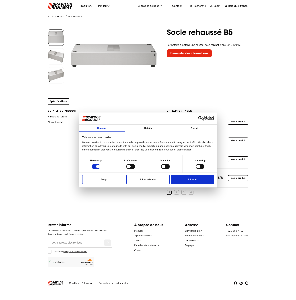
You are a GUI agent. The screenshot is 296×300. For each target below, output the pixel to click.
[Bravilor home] (60, 6)
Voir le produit (238, 122)
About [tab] (194, 128)
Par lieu (102, 6)
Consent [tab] (101, 128)
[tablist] (105, 101)
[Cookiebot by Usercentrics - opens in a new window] (200, 118)
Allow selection (148, 179)
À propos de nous (148, 6)
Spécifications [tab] (58, 101)
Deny (104, 179)
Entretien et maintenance (146, 245)
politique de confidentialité (75, 252)
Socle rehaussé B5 (75, 16)
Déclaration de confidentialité (114, 283)
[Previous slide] (73, 55)
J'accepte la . (70, 252)
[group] (56, 37)
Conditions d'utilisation (81, 283)
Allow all (192, 179)
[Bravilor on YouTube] (246, 283)
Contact (177, 6)
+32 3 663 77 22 (234, 231)
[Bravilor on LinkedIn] (241, 283)
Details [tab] (148, 128)
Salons (137, 240)
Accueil (51, 16)
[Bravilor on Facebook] (235, 283)
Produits (85, 6)
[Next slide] (154, 55)
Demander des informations (189, 53)
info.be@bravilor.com (237, 235)
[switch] (130, 166)
